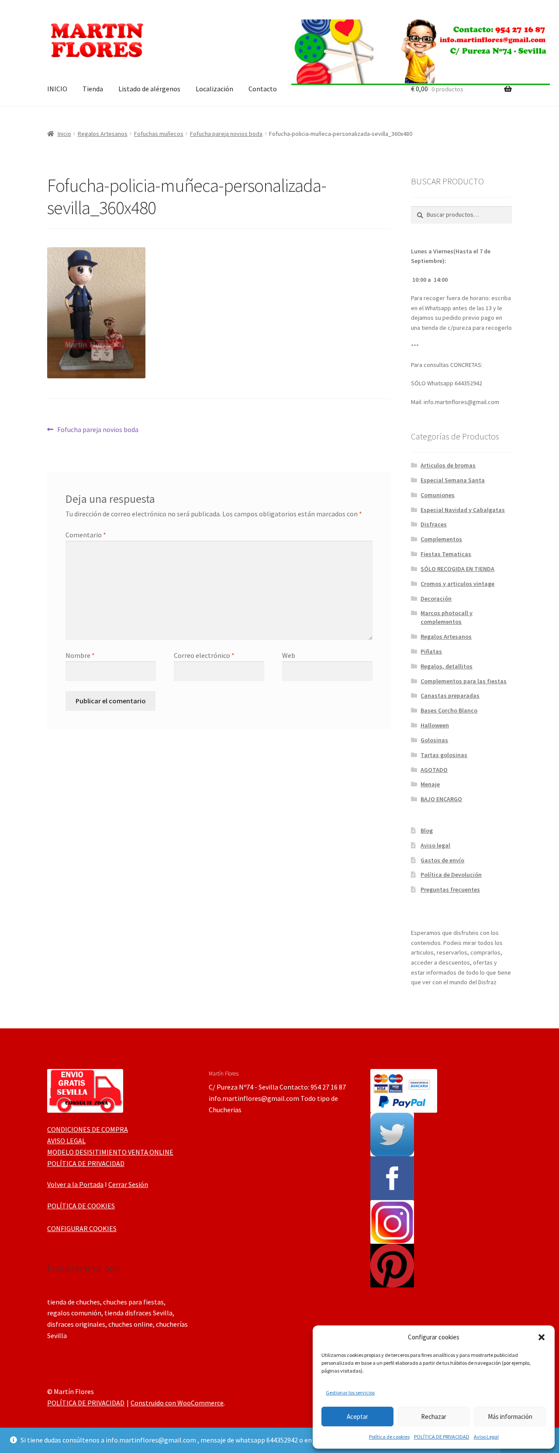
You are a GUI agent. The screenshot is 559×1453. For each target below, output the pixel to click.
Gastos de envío (442, 860)
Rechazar (433, 1416)
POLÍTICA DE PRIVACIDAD (441, 1436)
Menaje (430, 784)
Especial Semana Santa (453, 480)
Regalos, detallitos (447, 666)
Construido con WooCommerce (177, 1402)
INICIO (57, 88)
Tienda (93, 88)
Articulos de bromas (448, 465)
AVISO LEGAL (66, 1140)
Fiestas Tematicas (446, 554)
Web (288, 655)
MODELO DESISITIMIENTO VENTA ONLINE (110, 1152)
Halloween (435, 725)
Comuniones (438, 495)
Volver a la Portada (75, 1184)
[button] (541, 1337)
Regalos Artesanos (103, 134)
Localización (214, 88)
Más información (510, 1416)
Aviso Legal (486, 1436)
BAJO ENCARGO (441, 799)
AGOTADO (434, 770)
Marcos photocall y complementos (447, 617)
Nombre (80, 655)
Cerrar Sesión (128, 1184)
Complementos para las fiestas (464, 681)
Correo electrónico (204, 655)
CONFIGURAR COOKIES (82, 1228)
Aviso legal (435, 845)
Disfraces (434, 524)
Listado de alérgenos (149, 88)
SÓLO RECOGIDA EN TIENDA (457, 569)
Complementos (441, 539)
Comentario (86, 534)
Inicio (64, 134)
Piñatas (431, 651)
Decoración (436, 598)
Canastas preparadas (450, 695)
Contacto (262, 88)
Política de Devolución (451, 875)
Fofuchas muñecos (158, 134)
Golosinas (434, 740)
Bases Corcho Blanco (449, 710)
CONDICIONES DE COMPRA (87, 1129)
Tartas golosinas (444, 755)
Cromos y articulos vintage (457, 584)
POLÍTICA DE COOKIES (81, 1205)
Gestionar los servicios (350, 1392)
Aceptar (357, 1416)
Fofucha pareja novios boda (226, 134)
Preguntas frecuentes (450, 889)
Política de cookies (389, 1436)
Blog (427, 830)
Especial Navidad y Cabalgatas (463, 510)
